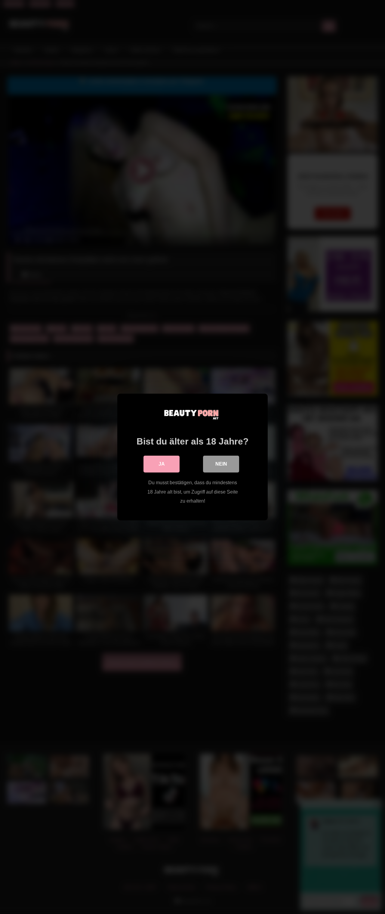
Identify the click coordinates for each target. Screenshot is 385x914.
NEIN (221, 463)
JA (162, 463)
